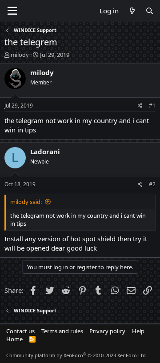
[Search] (149, 11)
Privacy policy (107, 331)
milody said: (26, 202)
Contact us (20, 331)
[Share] (140, 106)
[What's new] (131, 11)
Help (138, 331)
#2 (152, 184)
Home (14, 339)
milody (20, 55)
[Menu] (12, 11)
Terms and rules (62, 331)
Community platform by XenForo (76, 355)
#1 (152, 105)
